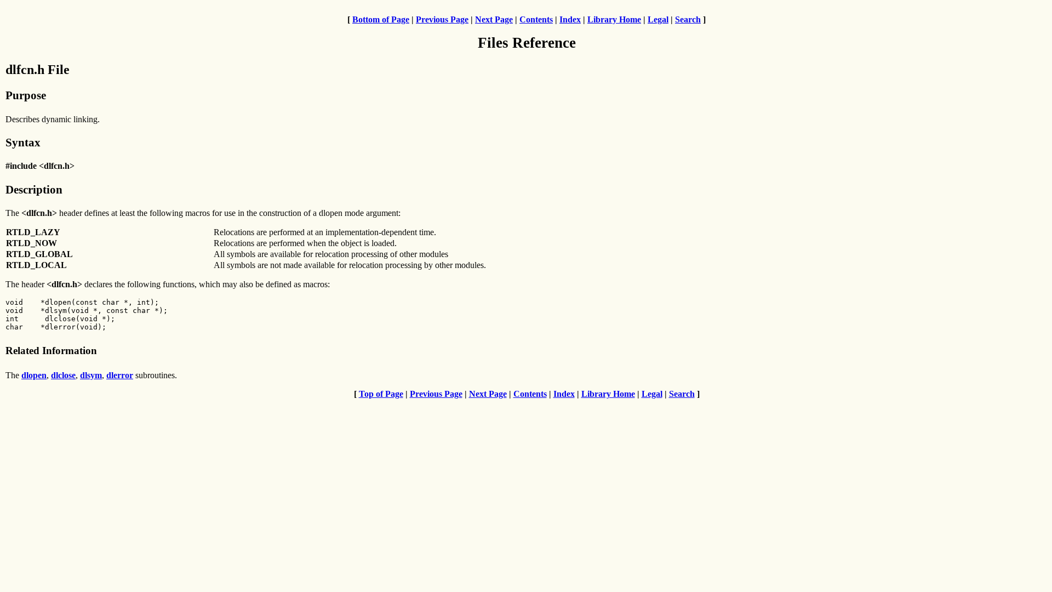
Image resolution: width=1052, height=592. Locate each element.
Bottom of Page (380, 19)
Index (570, 19)
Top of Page (381, 394)
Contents (536, 19)
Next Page (494, 19)
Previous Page (442, 19)
